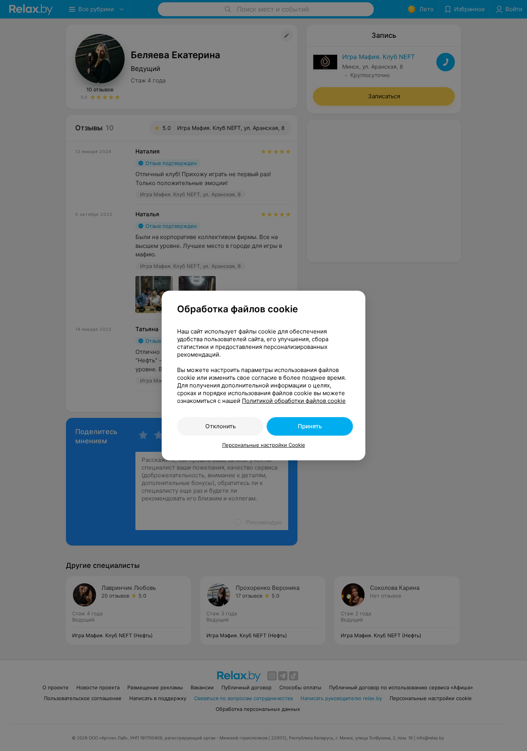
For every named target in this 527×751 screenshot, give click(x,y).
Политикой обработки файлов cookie (294, 400)
